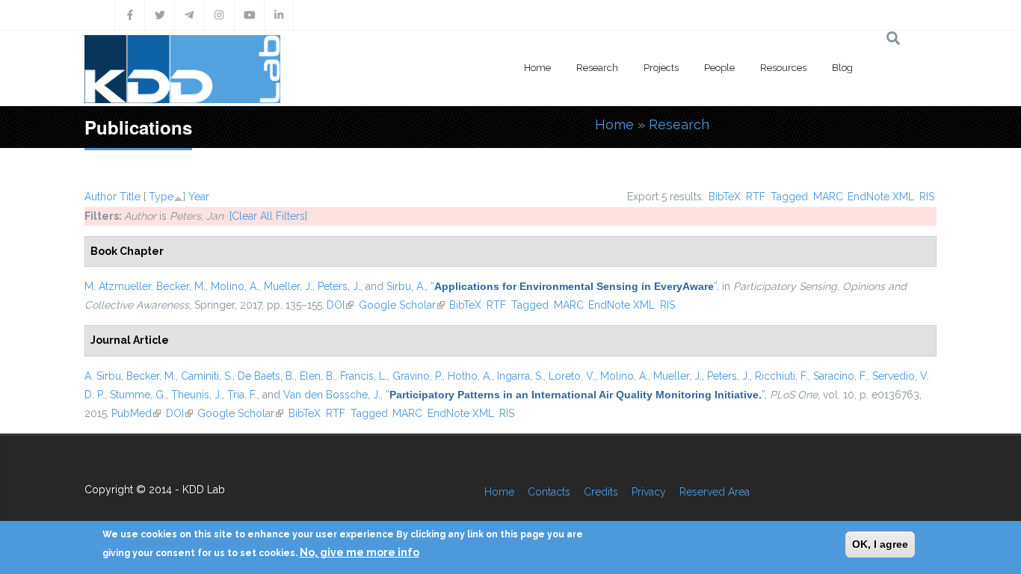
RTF (755, 197)
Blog (842, 67)
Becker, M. (181, 286)
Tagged (789, 197)
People (719, 67)
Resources (783, 67)
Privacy (649, 492)
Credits (601, 492)
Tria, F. (242, 395)
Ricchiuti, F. (781, 376)
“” (574, 286)
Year (198, 197)
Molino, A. (235, 286)
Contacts (549, 492)
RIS (926, 197)
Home (537, 67)
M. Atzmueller (117, 286)
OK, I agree (880, 544)
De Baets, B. (266, 376)
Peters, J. (339, 286)
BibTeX (725, 197)
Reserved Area (714, 492)
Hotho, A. (470, 376)
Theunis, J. (196, 395)
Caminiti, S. (206, 376)
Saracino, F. (840, 376)
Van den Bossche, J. (331, 395)
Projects (661, 67)
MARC (828, 197)
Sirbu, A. (405, 286)
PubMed (136, 413)
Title (130, 197)
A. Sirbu (102, 376)
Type (161, 197)
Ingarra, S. (520, 376)
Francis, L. (363, 376)
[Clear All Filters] (268, 216)
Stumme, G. (138, 395)
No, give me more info (359, 552)
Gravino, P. (417, 376)
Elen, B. (317, 376)
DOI (340, 305)
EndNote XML (881, 197)
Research (597, 67)
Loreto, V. (572, 376)
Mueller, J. (288, 286)
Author (100, 197)
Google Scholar (402, 305)
